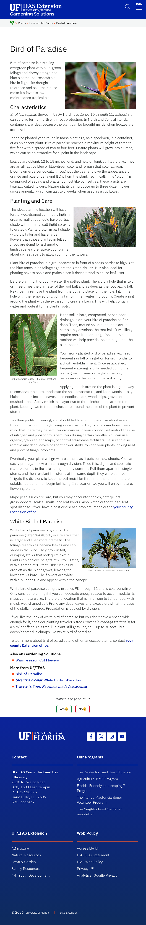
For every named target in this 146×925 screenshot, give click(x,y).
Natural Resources (26, 855)
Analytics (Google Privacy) (98, 875)
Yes (62, 709)
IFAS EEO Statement (93, 855)
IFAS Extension (68, 912)
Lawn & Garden (24, 861)
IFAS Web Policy (90, 861)
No (81, 709)
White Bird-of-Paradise (48, 680)
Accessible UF (88, 848)
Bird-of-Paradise (29, 673)
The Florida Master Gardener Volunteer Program (99, 800)
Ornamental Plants (41, 23)
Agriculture (20, 848)
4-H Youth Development (31, 875)
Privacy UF (85, 868)
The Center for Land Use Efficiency (104, 772)
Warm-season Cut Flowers (37, 660)
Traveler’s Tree (51, 686)
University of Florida (37, 912)
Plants (22, 23)
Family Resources (26, 868)
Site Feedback (23, 802)
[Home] (12, 23)
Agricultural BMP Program (97, 778)
